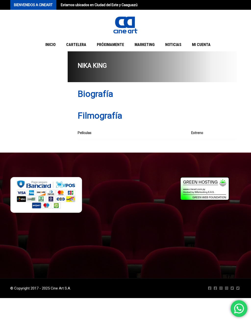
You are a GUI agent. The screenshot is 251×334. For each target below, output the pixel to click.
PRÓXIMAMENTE (110, 44)
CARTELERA (76, 44)
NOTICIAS (173, 44)
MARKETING (145, 44)
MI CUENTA (201, 44)
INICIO (50, 44)
